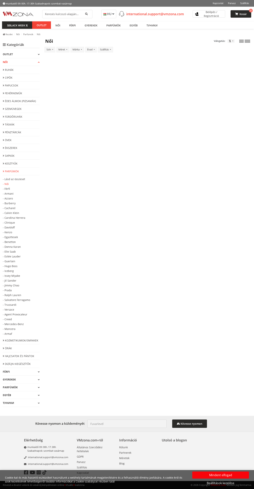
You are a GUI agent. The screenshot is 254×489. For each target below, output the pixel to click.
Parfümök (11, 171)
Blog (122, 463)
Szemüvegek (13, 109)
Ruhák (9, 70)
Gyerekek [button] (91, 25)
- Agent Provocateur (15, 314)
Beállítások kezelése (220, 483)
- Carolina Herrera (14, 218)
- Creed (7, 319)
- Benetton (9, 242)
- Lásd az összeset (14, 179)
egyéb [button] (134, 25)
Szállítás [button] (104, 49)
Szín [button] (49, 49)
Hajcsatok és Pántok (19, 356)
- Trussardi (9, 304)
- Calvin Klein (11, 213)
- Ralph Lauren (12, 295)
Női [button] (57, 25)
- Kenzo (7, 232)
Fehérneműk (13, 93)
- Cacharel (9, 208)
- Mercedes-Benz (13, 324)
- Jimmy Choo (11, 285)
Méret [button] (62, 49)
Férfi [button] (72, 25)
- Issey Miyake (11, 275)
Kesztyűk (10, 163)
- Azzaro (8, 198)
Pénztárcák (12, 132)
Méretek (124, 458)
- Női (6, 184)
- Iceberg (8, 271)
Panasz (232, 3)
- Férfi (6, 189)
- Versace (8, 309)
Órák (8, 348)
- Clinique (9, 222)
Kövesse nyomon (191, 423)
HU (109, 14)
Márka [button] (76, 49)
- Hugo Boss (10, 266)
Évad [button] (90, 49)
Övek (8, 140)
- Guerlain (9, 261)
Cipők (8, 77)
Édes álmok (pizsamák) (20, 101)
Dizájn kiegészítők (17, 364)
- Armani (8, 193)
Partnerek (125, 452)
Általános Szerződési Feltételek (89, 449)
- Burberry (9, 203)
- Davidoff (9, 227)
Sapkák (9, 155)
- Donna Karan (12, 246)
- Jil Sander (9, 280)
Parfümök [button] (113, 25)
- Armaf (7, 333)
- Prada (7, 290)
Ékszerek (10, 148)
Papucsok (11, 85)
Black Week (17, 25)
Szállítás (244, 3)
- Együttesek (10, 237)
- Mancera (9, 329)
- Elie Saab (9, 251)
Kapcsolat (218, 3)
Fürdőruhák (13, 116)
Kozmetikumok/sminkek (21, 340)
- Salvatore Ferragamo (16, 300)
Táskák (9, 124)
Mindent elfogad (220, 475)
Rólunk (123, 447)
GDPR (80, 456)
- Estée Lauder (12, 256)
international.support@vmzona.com (155, 14)
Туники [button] (152, 25)
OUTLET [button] (41, 25)
